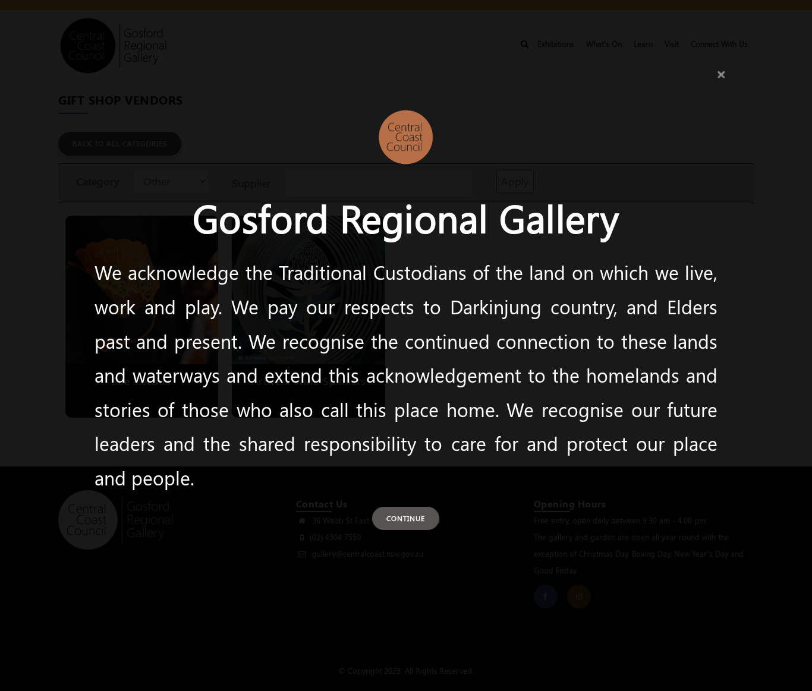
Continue (405, 518)
